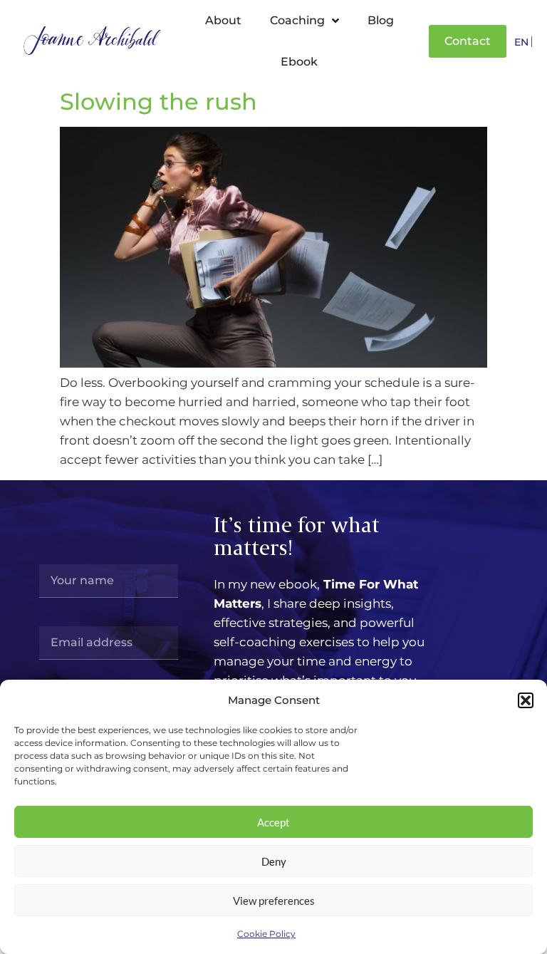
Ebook (299, 61)
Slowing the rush (158, 101)
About (223, 20)
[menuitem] (521, 42)
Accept (273, 822)
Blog (381, 20)
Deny (273, 861)
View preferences (274, 900)
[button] (526, 700)
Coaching (297, 20)
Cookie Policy (266, 933)
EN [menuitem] (521, 42)
